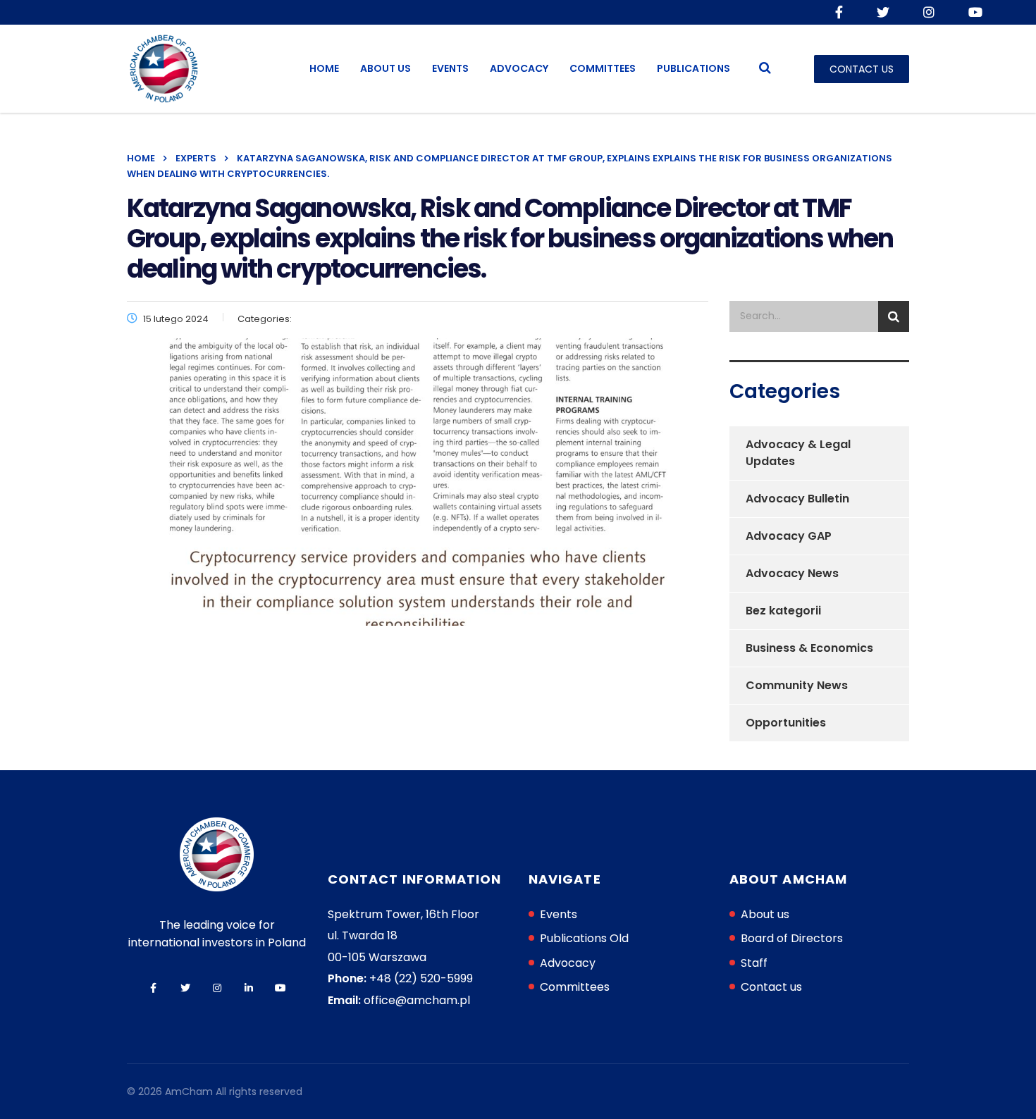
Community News (797, 685)
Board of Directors (792, 938)
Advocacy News (792, 573)
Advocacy (519, 68)
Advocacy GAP (789, 536)
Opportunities (786, 723)
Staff (754, 963)
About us (385, 68)
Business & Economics (809, 648)
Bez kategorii (783, 610)
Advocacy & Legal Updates (798, 452)
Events (450, 68)
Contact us (771, 987)
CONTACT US (862, 69)
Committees (602, 68)
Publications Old (584, 938)
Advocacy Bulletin (797, 498)
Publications (693, 68)
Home (324, 68)
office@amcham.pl (417, 1000)
